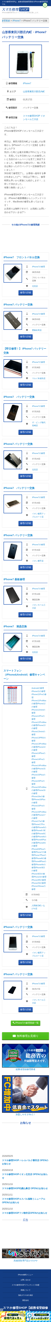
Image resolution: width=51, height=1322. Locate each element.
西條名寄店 (37, 330)
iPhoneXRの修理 (39, 880)
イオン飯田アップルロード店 (38, 515)
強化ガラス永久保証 (25, 1295)
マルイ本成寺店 (38, 378)
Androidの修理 (38, 688)
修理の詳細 (25, 292)
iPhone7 (27, 83)
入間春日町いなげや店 (38, 907)
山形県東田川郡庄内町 (34, 91)
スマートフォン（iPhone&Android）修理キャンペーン (24, 674)
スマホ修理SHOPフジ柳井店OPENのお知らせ (24, 1213)
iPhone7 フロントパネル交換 (22, 257)
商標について (25, 1290)
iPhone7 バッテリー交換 (18, 304)
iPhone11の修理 (38, 691)
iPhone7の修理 (38, 267)
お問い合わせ (25, 1280)
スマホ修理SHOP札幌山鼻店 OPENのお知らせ (25, 1188)
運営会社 (25, 1300)
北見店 (35, 286)
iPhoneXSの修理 (39, 883)
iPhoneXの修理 (39, 877)
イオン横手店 (38, 561)
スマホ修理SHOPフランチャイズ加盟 (25, 1285)
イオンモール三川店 (38, 606)
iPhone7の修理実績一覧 (27, 1023)
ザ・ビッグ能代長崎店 (38, 424)
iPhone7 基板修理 (14, 579)
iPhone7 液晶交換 (15, 626)
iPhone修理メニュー (25, 1275)
